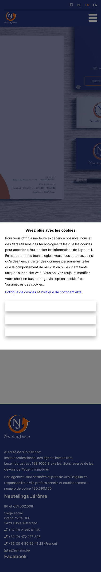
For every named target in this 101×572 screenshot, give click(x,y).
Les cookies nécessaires (50, 319)
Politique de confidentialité (61, 292)
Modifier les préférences (50, 331)
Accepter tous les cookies (50, 306)
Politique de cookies (20, 292)
